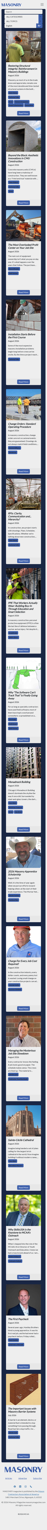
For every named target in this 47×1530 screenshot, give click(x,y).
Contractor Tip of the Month (18, 1079)
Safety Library (13, 637)
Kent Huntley (13, 1340)
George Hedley (14, 985)
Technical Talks (14, 97)
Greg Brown (13, 633)
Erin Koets (12, 719)
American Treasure (15, 807)
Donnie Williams (14, 448)
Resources (12, 452)
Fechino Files (13, 900)
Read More (23, 113)
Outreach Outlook (15, 1261)
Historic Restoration (21, 102)
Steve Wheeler (14, 269)
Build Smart (13, 724)
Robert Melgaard (14, 1256)
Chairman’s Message (16, 1344)
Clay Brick (18, 812)
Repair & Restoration (16, 105)
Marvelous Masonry (16, 1165)
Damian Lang (13, 1074)
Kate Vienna (13, 93)
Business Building (15, 989)
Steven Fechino (14, 895)
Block (11, 191)
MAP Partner (13, 273)
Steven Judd (13, 1432)
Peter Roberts (13, 182)
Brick (11, 102)
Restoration (29, 105)
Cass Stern (12, 803)
